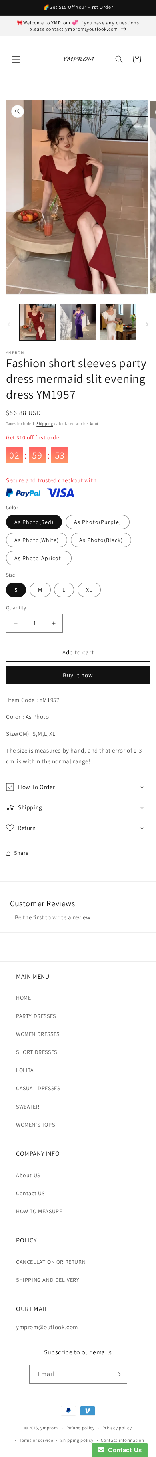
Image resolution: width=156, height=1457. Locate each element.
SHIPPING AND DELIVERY (48, 1279)
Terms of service (36, 1440)
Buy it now (78, 675)
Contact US (30, 1193)
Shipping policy (77, 1440)
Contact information (122, 1440)
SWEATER (27, 1106)
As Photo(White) (36, 540)
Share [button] (21, 852)
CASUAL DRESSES (38, 1088)
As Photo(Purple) (97, 522)
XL (89, 589)
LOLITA (25, 1070)
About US (28, 1175)
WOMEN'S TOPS (35, 1124)
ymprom (49, 1428)
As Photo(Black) (101, 540)
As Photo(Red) (34, 522)
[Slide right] (147, 324)
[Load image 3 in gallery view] (118, 322)
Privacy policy (117, 1428)
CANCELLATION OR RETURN (51, 1261)
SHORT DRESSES (36, 1052)
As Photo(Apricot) (38, 558)
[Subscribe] (118, 1374)
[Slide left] (9, 324)
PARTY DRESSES (36, 1016)
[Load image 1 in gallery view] (38, 322)
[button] (16, 59)
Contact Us (123, 1450)
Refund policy (80, 1428)
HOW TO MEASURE (39, 1211)
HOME (23, 997)
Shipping (44, 423)
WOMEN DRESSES (38, 1034)
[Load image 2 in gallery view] (78, 322)
